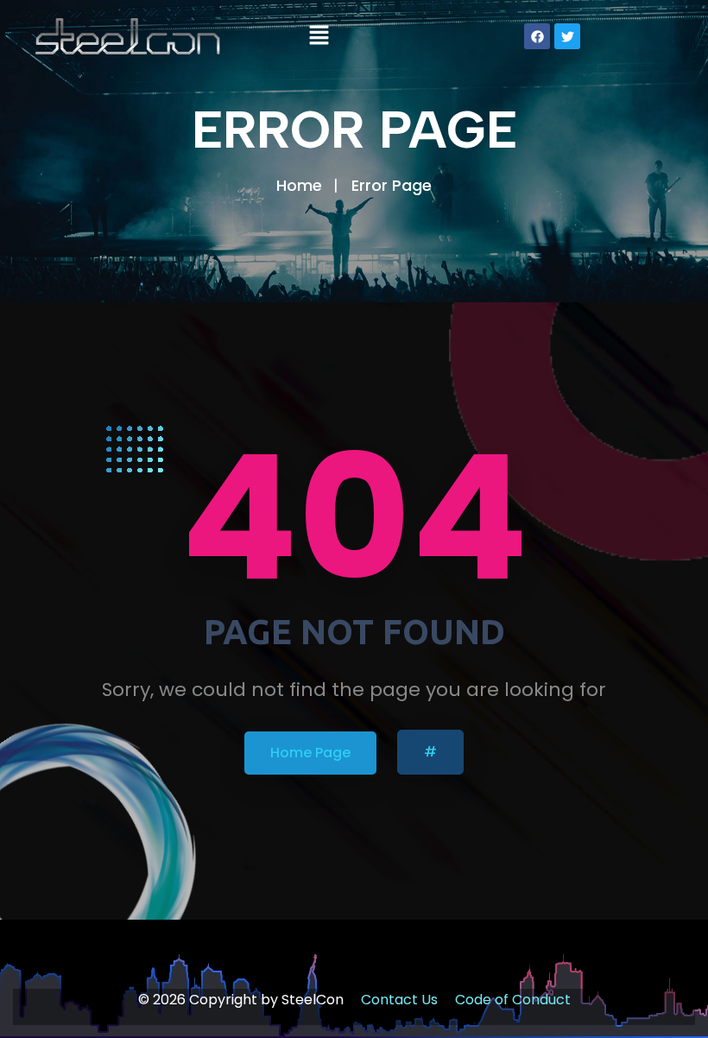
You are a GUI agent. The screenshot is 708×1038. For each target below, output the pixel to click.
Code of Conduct (513, 1000)
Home (299, 185)
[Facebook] (537, 36)
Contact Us (399, 1000)
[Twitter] (567, 36)
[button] (318, 36)
